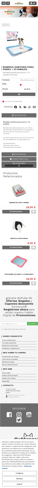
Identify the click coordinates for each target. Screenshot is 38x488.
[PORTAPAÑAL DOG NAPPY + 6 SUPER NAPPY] (19, 262)
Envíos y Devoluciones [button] (10, 364)
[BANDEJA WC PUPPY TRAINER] (19, 190)
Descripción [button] (19, 115)
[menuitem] (19, 340)
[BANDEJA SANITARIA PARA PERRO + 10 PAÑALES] (19, 44)
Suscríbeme (32, 323)
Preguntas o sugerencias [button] (10, 348)
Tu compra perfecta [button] (9, 343)
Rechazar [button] (19, 479)
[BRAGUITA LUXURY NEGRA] (19, 226)
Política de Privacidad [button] (10, 375)
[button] (3, 11)
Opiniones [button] (20, 164)
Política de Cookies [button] (9, 378)
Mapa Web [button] (5, 381)
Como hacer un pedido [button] (10, 359)
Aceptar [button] (19, 484)
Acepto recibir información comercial (14, 329)
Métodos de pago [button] (8, 362)
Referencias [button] (19, 154)
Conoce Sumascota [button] (9, 340)
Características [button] (20, 159)
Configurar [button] (19, 473)
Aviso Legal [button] (6, 373)
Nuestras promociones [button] (10, 345)
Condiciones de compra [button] (10, 356)
